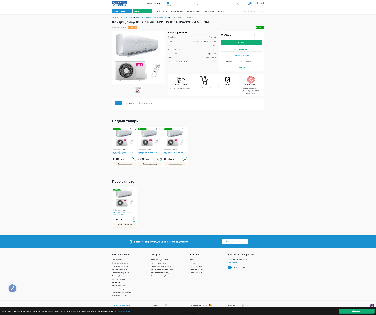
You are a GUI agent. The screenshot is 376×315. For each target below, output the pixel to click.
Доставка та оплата (145, 103)
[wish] (135, 129)
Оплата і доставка (177, 11)
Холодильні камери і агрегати (122, 289)
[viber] (372, 306)
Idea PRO (138, 17)
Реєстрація (252, 11)
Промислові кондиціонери (121, 273)
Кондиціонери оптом (119, 295)
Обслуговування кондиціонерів (161, 266)
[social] (162, 305)
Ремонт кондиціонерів (158, 263)
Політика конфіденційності (121, 305)
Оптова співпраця (208, 11)
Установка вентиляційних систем (162, 276)
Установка (241, 67)
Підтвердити (357, 311)
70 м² (185, 61)
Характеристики (129, 103)
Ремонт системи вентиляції (160, 273)
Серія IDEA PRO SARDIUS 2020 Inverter (155, 17)
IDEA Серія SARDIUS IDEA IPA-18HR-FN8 (148, 153)
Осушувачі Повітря (118, 279)
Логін (246, 11)
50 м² (180, 61)
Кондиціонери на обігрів (120, 266)
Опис (118, 103)
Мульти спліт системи (119, 286)
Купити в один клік (241, 49)
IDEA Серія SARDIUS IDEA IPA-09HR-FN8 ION (123, 153)
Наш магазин (232, 262)
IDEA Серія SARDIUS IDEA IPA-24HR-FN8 (174, 153)
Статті (158, 11)
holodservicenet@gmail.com (237, 259)
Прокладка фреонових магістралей (162, 269)
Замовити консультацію (235, 242)
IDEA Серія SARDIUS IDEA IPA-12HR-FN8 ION (123, 213)
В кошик (241, 43)
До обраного (228, 61)
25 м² (175, 61)
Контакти (221, 11)
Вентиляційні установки (120, 276)
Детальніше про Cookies (123, 311)
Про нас (165, 11)
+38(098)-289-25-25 (153, 4)
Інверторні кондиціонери (120, 263)
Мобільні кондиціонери (120, 269)
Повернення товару (193, 11)
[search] (238, 4)
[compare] (131, 129)
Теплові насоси (117, 282)
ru (260, 11)
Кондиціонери (127, 17)
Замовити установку (125, 164)
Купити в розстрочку (241, 55)
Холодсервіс (116, 17)
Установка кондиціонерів (159, 260)
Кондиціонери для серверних (122, 292)
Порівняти (247, 61)
